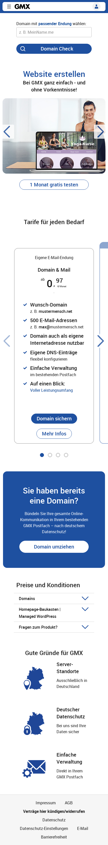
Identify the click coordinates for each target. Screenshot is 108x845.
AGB (69, 803)
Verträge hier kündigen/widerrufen (54, 811)
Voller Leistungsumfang (51, 390)
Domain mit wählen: (51, 23)
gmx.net (22, 6)
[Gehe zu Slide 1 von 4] (42, 455)
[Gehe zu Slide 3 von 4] (58, 455)
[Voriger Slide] (7, 132)
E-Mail (82, 828)
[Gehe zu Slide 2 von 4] (50, 455)
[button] (9, 7)
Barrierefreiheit (54, 837)
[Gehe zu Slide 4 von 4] (66, 455)
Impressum (46, 803)
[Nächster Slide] (101, 132)
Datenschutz (54, 820)
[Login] (96, 7)
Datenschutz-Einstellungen (44, 828)
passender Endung (55, 23)
